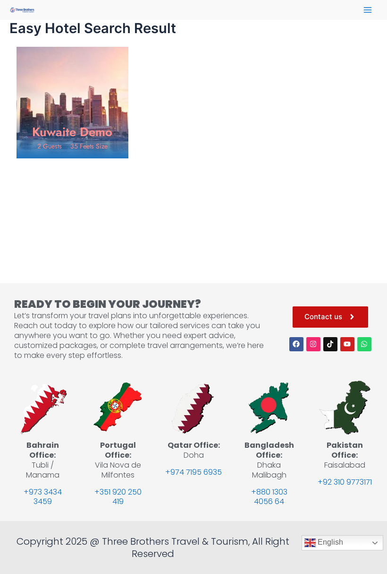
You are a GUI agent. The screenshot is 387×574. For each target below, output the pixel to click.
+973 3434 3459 (43, 497)
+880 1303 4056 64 (269, 497)
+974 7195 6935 (193, 472)
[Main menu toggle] (368, 10)
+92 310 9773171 (345, 482)
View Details (72, 143)
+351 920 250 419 (118, 497)
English (329, 542)
